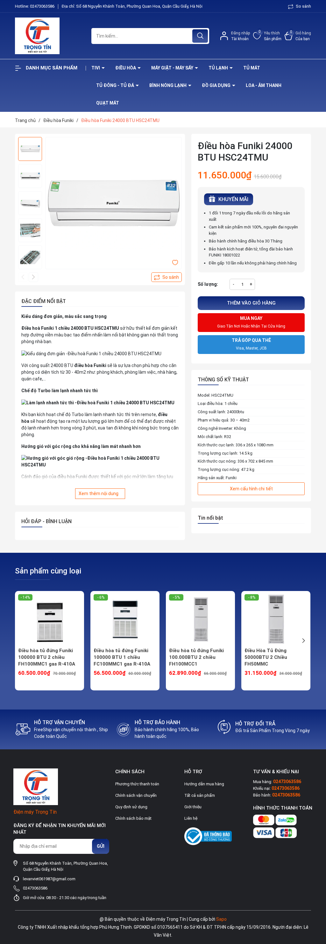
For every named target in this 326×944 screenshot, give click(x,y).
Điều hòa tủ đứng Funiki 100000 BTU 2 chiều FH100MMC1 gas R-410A (46, 657)
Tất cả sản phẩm (199, 795)
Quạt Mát (107, 102)
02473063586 (42, 6)
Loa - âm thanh (263, 85)
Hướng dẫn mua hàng (204, 784)
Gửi (100, 846)
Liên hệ (190, 818)
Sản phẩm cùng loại (48, 570)
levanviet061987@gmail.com (49, 878)
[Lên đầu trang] (316, 904)
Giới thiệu (193, 806)
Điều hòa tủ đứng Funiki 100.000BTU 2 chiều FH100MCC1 (196, 657)
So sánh (303, 6)
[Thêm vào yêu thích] (175, 262)
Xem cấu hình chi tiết (251, 488)
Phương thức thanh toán (137, 784)
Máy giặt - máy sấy (172, 67)
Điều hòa (126, 67)
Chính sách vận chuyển (136, 795)
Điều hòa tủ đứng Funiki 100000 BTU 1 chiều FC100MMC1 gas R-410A (122, 657)
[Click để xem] (113, 205)
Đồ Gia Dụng (216, 85)
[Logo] (48, 36)
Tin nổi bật (210, 518)
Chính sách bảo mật (133, 818)
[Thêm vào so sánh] (166, 277)
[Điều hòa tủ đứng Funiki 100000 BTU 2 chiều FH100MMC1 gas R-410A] (49, 619)
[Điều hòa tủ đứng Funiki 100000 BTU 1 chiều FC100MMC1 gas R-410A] (125, 619)
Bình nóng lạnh (168, 85)
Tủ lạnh (219, 67)
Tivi (96, 67)
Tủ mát (251, 67)
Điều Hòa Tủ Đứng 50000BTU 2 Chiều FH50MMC (265, 657)
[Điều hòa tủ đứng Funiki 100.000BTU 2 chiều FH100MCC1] (200, 619)
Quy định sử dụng (131, 806)
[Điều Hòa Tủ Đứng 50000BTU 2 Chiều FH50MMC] (275, 619)
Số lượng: (208, 284)
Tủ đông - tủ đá (115, 85)
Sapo (221, 919)
